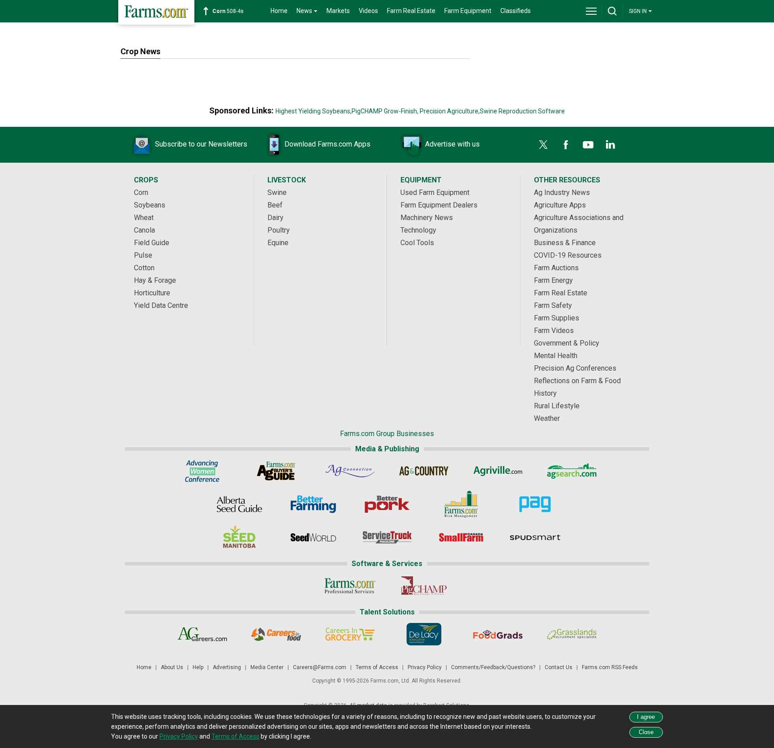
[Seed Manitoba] (239, 537)
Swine (277, 192)
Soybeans (149, 205)
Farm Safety (553, 305)
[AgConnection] (350, 471)
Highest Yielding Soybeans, (313, 111)
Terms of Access (377, 667)
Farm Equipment (467, 10)
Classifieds (515, 10)
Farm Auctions (556, 268)
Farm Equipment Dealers (438, 205)
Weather (547, 418)
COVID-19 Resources (568, 255)
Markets (338, 10)
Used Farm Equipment (434, 192)
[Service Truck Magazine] (387, 537)
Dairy (275, 217)
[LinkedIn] (610, 144)
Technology (418, 230)
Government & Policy (566, 343)
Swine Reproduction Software (522, 111)
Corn (141, 192)
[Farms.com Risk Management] (461, 504)
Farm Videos (554, 330)
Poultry (278, 230)
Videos (368, 10)
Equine (277, 242)
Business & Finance (565, 242)
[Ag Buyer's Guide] (276, 471)
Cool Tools (417, 242)
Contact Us (558, 667)
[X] (543, 144)
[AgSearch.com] (572, 471)
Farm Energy (553, 280)
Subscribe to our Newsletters (201, 144)
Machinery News (426, 217)
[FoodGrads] (498, 634)
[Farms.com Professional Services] (350, 585)
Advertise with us (452, 144)
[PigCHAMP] (424, 585)
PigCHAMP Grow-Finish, (385, 111)
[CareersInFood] (276, 634)
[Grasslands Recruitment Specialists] (572, 634)
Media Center (267, 667)
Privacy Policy (425, 667)
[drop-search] (612, 11)
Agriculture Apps (560, 205)
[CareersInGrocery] (350, 634)
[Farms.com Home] (156, 12)
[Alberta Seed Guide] (239, 504)
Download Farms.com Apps (327, 144)
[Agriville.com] (498, 471)
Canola (144, 230)
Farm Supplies (556, 318)
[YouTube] (588, 144)
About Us (172, 667)
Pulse (143, 255)
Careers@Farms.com (319, 667)
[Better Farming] (313, 504)
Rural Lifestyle (557, 406)
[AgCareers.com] (202, 634)
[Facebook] (566, 144)
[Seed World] (313, 537)
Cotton (144, 268)
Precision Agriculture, (450, 111)
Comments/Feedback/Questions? (493, 667)
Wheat (144, 217)
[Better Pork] (387, 504)
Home (279, 10)
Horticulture (152, 293)
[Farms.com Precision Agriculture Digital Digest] (535, 504)
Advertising (227, 667)
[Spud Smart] (535, 537)
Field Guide (151, 242)
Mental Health (555, 355)
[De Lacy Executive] (424, 634)
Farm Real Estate (411, 10)
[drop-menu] (591, 11)
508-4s (228, 11)
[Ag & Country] (424, 471)
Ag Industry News (562, 192)
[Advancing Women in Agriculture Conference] (202, 471)
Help (198, 667)
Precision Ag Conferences (575, 368)
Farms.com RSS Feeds (610, 667)
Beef (275, 205)
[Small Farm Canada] (461, 537)
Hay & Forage (155, 280)
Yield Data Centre (161, 305)
